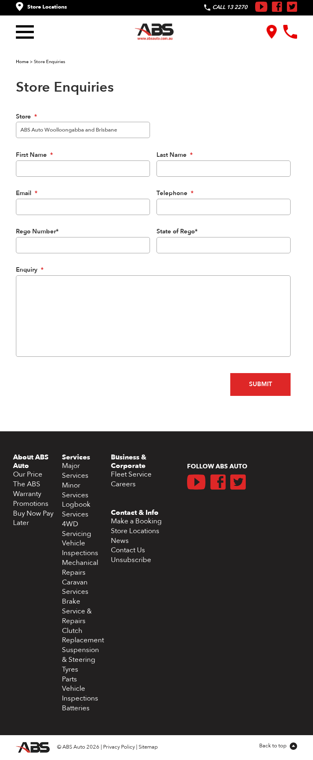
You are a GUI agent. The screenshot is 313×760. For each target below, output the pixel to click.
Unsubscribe (131, 560)
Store (26, 117)
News (120, 540)
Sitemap (148, 747)
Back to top (273, 745)
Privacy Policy (119, 747)
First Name (34, 155)
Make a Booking (136, 521)
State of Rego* (177, 232)
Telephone (175, 193)
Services (76, 457)
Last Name (174, 155)
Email (26, 193)
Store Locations (47, 7)
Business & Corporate (128, 461)
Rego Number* (37, 232)
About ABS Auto (30, 461)
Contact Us (128, 550)
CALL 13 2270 (229, 7)
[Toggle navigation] (27, 32)
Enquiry (30, 270)
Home (22, 62)
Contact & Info (135, 512)
